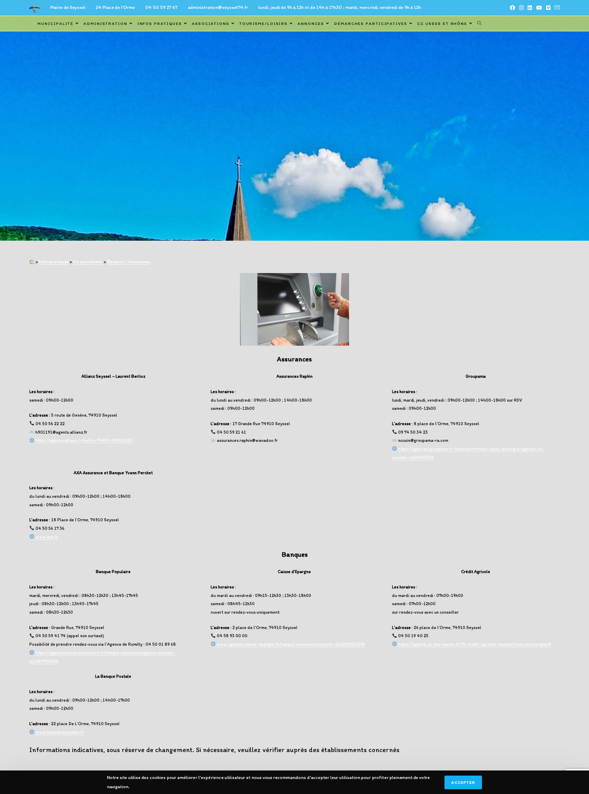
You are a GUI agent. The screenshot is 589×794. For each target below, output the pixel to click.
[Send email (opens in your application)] (556, 7)
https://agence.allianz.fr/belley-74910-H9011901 (84, 440)
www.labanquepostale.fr (59, 732)
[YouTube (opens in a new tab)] (539, 7)
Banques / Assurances (128, 261)
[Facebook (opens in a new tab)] (512, 7)
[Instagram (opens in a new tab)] (521, 7)
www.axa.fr (46, 536)
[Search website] (479, 23)
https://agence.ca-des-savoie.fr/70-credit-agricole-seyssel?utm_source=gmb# (474, 644)
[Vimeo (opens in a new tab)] (548, 7)
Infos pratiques (54, 261)
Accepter (463, 782)
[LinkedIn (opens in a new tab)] (530, 7)
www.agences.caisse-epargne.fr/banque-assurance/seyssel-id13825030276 (291, 644)
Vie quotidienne (88, 261)
